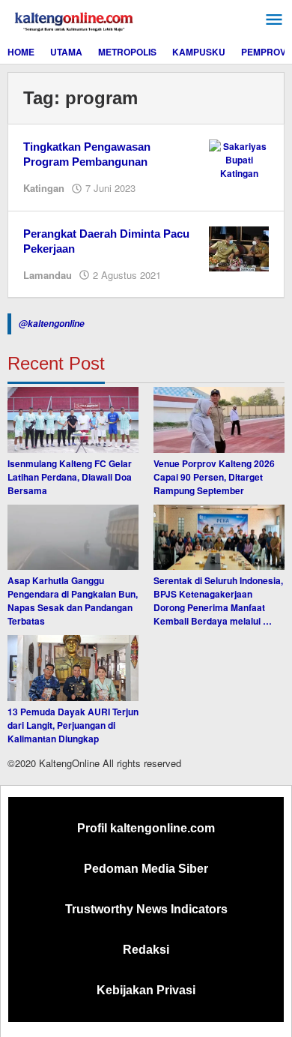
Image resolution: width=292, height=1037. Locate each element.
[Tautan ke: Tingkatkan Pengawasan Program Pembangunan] (239, 158)
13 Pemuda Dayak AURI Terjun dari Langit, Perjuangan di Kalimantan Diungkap (73, 725)
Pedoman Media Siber (146, 868)
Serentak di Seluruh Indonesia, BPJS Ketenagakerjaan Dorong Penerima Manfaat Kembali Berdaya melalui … (218, 601)
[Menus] (274, 19)
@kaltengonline (52, 323)
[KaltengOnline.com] (74, 19)
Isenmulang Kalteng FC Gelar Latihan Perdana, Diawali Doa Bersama (69, 477)
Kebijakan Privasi (146, 990)
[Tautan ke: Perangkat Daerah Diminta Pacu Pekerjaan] (239, 247)
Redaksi (146, 949)
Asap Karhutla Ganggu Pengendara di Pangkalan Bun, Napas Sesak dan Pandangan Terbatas (72, 601)
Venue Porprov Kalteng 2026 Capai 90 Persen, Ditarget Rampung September (214, 477)
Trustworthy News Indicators (146, 909)
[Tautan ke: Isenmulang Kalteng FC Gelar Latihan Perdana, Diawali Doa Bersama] (73, 420)
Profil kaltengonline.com (146, 828)
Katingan (43, 188)
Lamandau (47, 275)
